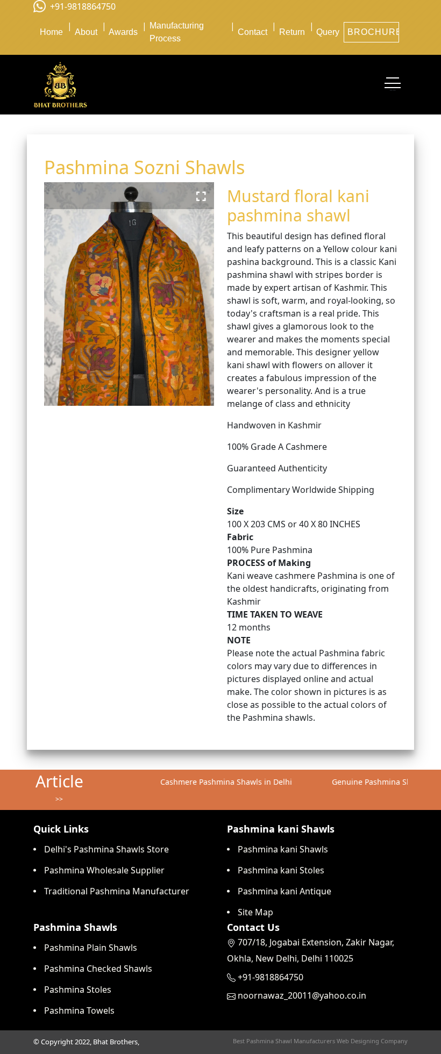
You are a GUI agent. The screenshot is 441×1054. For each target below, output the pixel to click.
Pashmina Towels (79, 1010)
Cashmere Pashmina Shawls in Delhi (216, 782)
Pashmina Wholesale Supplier (104, 870)
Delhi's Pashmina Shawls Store (106, 849)
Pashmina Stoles (77, 989)
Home (51, 32)
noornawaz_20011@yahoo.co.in (302, 995)
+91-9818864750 (83, 6)
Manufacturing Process (177, 32)
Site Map (255, 912)
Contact (252, 32)
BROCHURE (373, 32)
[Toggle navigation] (393, 85)
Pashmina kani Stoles (281, 870)
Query (327, 32)
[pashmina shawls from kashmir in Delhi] (60, 84)
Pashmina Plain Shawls (90, 947)
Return (292, 32)
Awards (123, 32)
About (86, 32)
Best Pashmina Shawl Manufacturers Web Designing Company (320, 1041)
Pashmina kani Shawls (283, 849)
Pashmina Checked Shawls (98, 968)
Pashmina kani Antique (284, 891)
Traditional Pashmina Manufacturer (116, 891)
